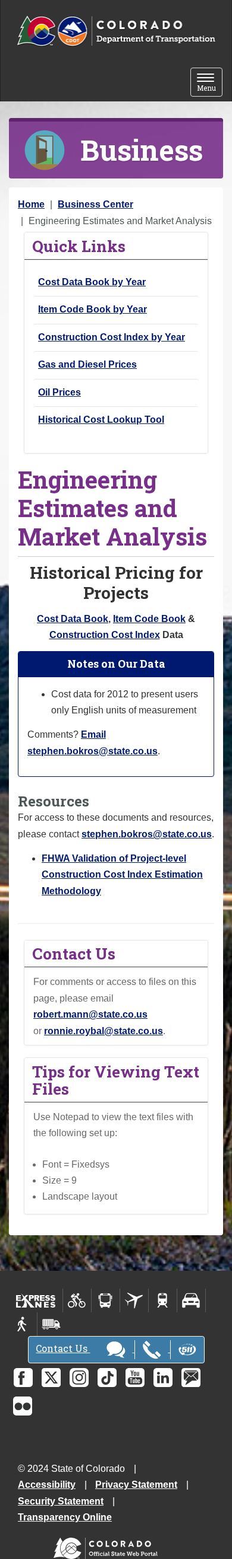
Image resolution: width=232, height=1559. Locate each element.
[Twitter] (51, 1377)
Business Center (95, 204)
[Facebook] (23, 1377)
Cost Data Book (72, 619)
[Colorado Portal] (108, 1546)
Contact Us (63, 1348)
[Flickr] (22, 1406)
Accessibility (47, 1485)
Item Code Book (149, 619)
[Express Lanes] (36, 1300)
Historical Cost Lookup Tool (101, 420)
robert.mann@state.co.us (90, 1014)
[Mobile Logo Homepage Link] (116, 31)
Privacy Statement (136, 1485)
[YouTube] (135, 1377)
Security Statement (61, 1501)
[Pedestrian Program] (22, 1324)
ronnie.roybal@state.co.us (103, 1031)
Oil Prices (59, 392)
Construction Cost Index (104, 635)
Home (31, 204)
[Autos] (191, 1300)
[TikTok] (107, 1377)
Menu (209, 83)
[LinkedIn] (163, 1377)
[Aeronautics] (134, 1300)
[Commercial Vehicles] (51, 1324)
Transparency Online (65, 1517)
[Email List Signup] (191, 1377)
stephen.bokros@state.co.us (146, 834)
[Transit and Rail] (105, 1300)
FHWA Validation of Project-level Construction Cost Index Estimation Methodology (122, 874)
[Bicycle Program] (77, 1300)
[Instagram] (79, 1377)
